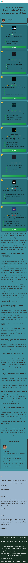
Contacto (24, 561)
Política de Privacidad (6, 558)
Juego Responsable (6, 561)
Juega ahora (14, 47)
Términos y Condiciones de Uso (8, 560)
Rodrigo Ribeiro (9, 19)
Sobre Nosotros (16, 561)
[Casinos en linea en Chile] (2, 1)
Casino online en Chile (20, 537)
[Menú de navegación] (25, 1)
